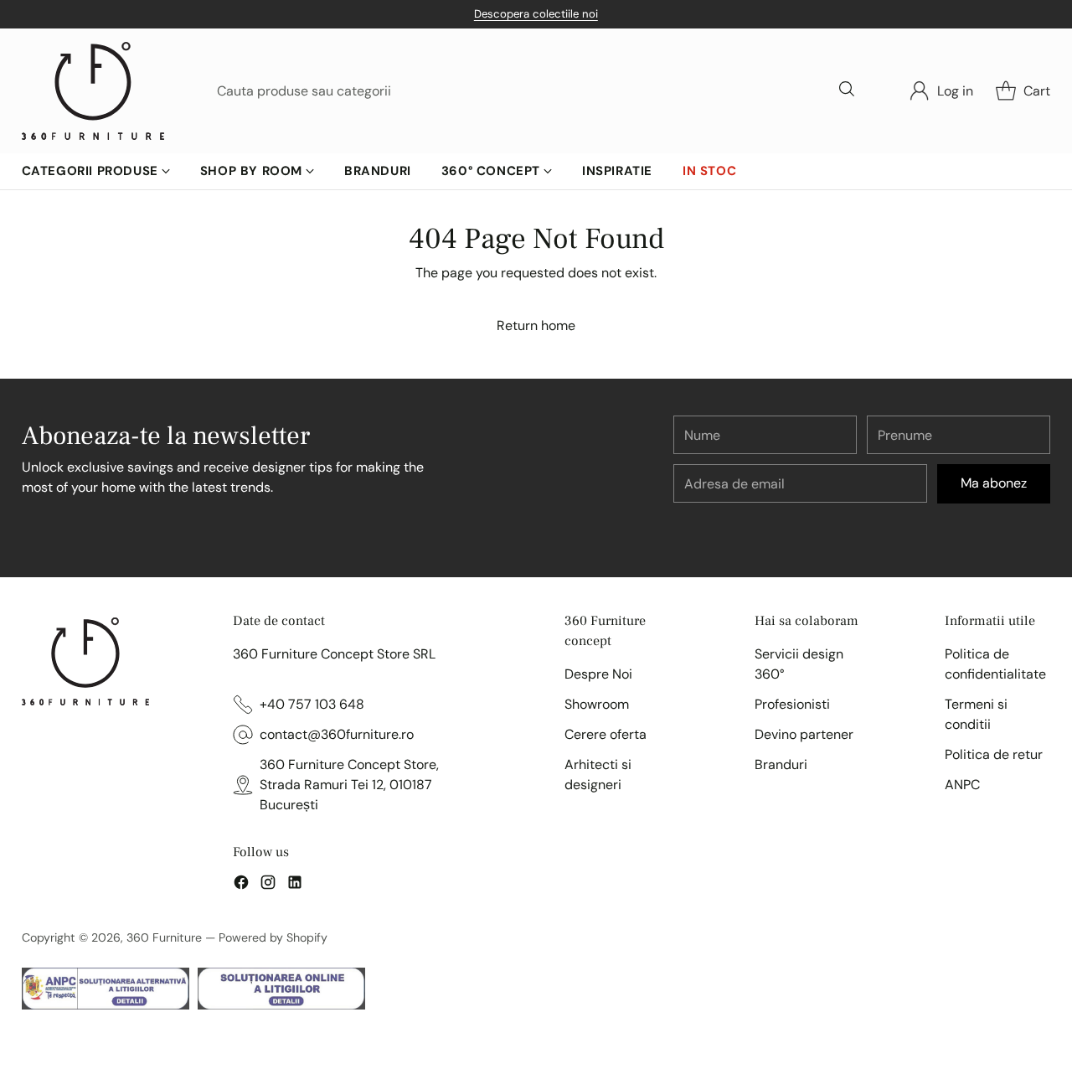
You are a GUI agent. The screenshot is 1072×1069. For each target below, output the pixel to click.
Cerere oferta (605, 734)
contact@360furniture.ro (337, 734)
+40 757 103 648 (312, 704)
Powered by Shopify (273, 937)
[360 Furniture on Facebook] (241, 885)
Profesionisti (792, 704)
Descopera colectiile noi (536, 14)
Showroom (596, 704)
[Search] (848, 90)
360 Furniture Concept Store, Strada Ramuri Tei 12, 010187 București (349, 784)
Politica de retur (994, 754)
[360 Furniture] (93, 91)
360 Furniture (164, 937)
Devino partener (804, 734)
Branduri (781, 764)
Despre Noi (598, 674)
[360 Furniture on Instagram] (268, 885)
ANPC (962, 784)
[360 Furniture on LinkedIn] (295, 885)
